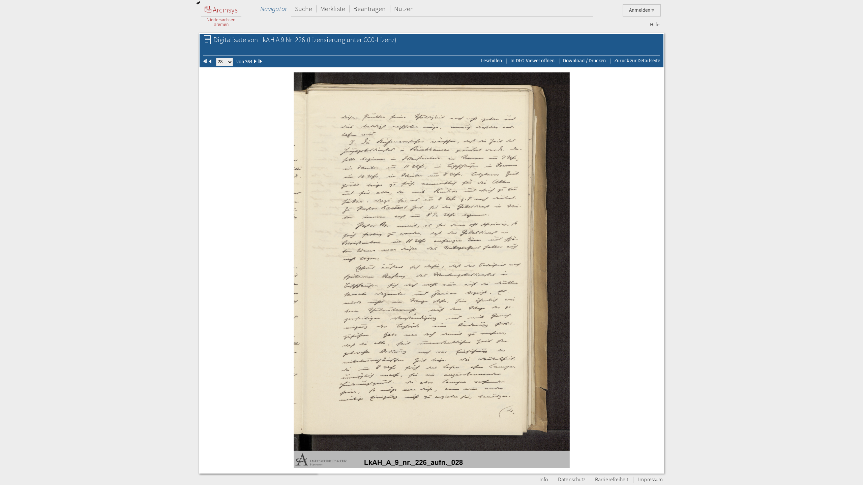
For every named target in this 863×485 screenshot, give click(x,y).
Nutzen (404, 9)
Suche (303, 9)
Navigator (273, 9)
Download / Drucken (584, 60)
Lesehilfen (491, 60)
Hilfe (654, 25)
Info (543, 480)
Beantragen (369, 9)
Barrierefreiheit (611, 480)
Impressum (650, 480)
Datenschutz (571, 480)
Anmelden (640, 10)
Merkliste (332, 9)
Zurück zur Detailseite (637, 60)
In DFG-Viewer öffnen (532, 60)
